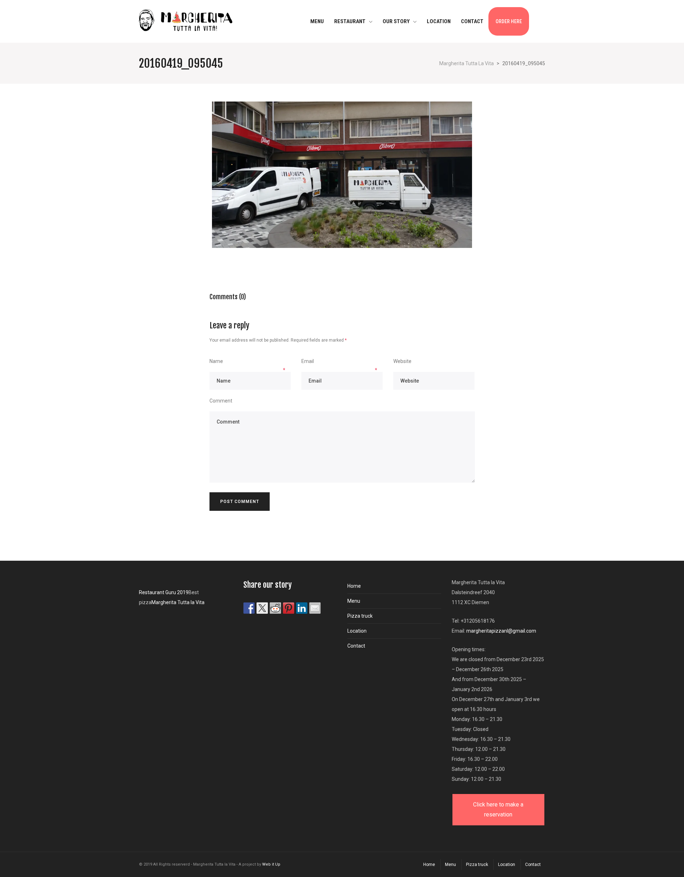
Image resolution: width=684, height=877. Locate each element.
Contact (356, 646)
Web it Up (271, 864)
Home (354, 586)
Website (402, 361)
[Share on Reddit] (275, 608)
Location (357, 631)
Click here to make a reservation (498, 809)
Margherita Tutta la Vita (177, 602)
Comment (220, 401)
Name (216, 361)
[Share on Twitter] (262, 608)
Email (307, 361)
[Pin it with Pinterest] (288, 608)
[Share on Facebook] (249, 608)
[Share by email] (315, 608)
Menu (353, 601)
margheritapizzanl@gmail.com (501, 631)
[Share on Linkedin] (301, 608)
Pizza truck (360, 616)
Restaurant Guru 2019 (163, 592)
